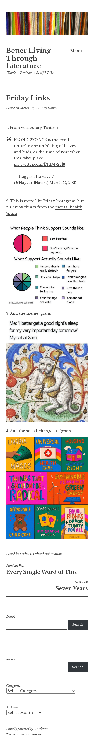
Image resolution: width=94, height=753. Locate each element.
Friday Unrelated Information (41, 554)
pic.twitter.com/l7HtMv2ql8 (39, 164)
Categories (13, 686)
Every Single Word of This (41, 569)
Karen (52, 108)
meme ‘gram (38, 313)
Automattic (37, 734)
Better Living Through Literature (28, 58)
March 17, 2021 (63, 182)
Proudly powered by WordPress (27, 729)
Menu (76, 51)
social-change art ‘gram (48, 431)
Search (10, 617)
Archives (12, 707)
